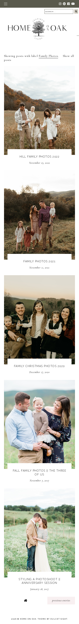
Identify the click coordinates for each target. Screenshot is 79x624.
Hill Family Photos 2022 (40, 156)
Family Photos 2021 (39, 261)
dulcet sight (58, 619)
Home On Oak (28, 619)
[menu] (5, 4)
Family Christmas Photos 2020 (39, 366)
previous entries (61, 600)
